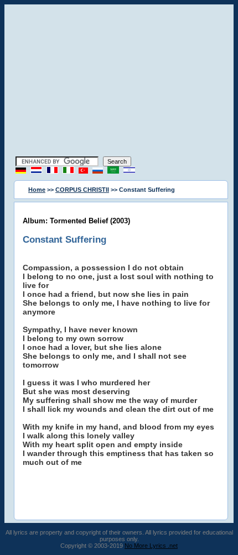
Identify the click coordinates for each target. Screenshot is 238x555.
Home (36, 189)
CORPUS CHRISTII (82, 189)
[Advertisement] (119, 82)
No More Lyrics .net (151, 545)
